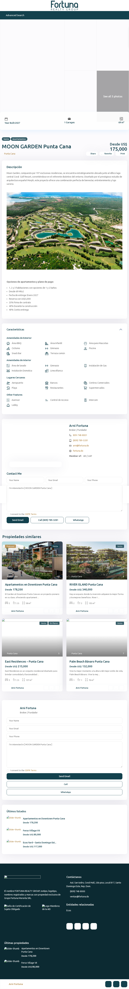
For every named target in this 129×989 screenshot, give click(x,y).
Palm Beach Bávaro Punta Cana (89, 661)
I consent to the (23, 514)
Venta (6, 139)
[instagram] (93, 926)
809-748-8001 (80, 435)
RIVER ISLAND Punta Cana (86, 584)
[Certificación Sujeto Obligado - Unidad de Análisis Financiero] (20, 907)
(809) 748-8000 (77, 891)
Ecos (68, 910)
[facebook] (69, 926)
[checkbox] (8, 514)
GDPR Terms (30, 514)
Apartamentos (19, 139)
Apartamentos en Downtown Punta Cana (31, 584)
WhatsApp (78, 520)
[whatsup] (77, 926)
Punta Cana (9, 153)
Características (15, 329)
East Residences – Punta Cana (24, 661)
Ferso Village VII (31, 830)
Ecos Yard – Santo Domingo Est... (39, 842)
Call (48, 520)
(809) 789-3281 (80, 440)
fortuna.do (78, 451)
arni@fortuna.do (81, 445)
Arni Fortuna (78, 425)
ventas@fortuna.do (79, 896)
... (38, 597)
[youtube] (85, 926)
